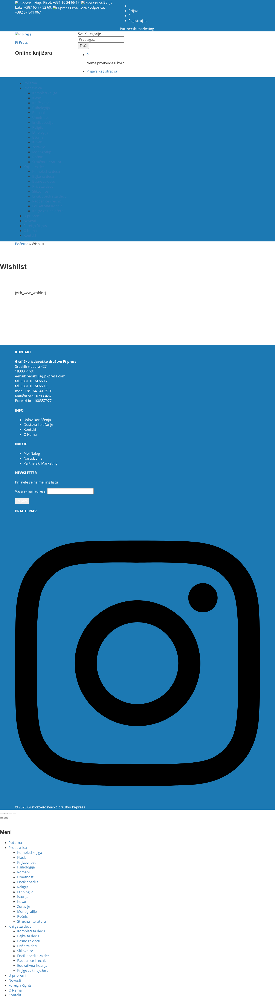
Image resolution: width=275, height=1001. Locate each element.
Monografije (42, 152)
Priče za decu (42, 186)
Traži (83, 45)
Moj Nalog (32, 453)
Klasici (37, 98)
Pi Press (21, 42)
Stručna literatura (46, 161)
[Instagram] (137, 802)
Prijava (133, 10)
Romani (38, 112)
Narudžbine (33, 458)
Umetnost (40, 117)
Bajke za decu (43, 176)
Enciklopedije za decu (49, 196)
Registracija (107, 71)
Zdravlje (38, 147)
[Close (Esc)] (1, 813)
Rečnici (38, 156)
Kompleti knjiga (44, 93)
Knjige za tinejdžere (47, 211)
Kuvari (37, 142)
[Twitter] (19, 520)
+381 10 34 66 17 (66, 2)
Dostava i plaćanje (38, 424)
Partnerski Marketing (41, 463)
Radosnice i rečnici (47, 201)
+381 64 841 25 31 (38, 391)
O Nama (30, 230)
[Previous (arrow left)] (1, 818)
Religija (38, 127)
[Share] (6, 813)
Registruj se (137, 20)
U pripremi (32, 215)
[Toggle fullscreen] (10, 813)
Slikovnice (40, 191)
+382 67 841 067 (28, 12)
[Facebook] (16, 520)
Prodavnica (18, 847)
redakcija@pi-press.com (46, 376)
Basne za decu (43, 181)
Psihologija (41, 107)
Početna (30, 83)
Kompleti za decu (46, 171)
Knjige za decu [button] (35, 166)
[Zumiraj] (14, 813)
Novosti (30, 220)
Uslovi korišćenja (37, 419)
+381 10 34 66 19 (34, 386)
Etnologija (40, 132)
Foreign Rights (35, 225)
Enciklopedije (42, 122)
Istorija (37, 137)
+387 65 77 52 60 (37, 7)
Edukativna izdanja (47, 206)
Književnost (41, 102)
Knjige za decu (20, 926)
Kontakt (30, 235)
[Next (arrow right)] (6, 818)
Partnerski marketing (137, 28)
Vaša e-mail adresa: (30, 491)
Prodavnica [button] (33, 88)
